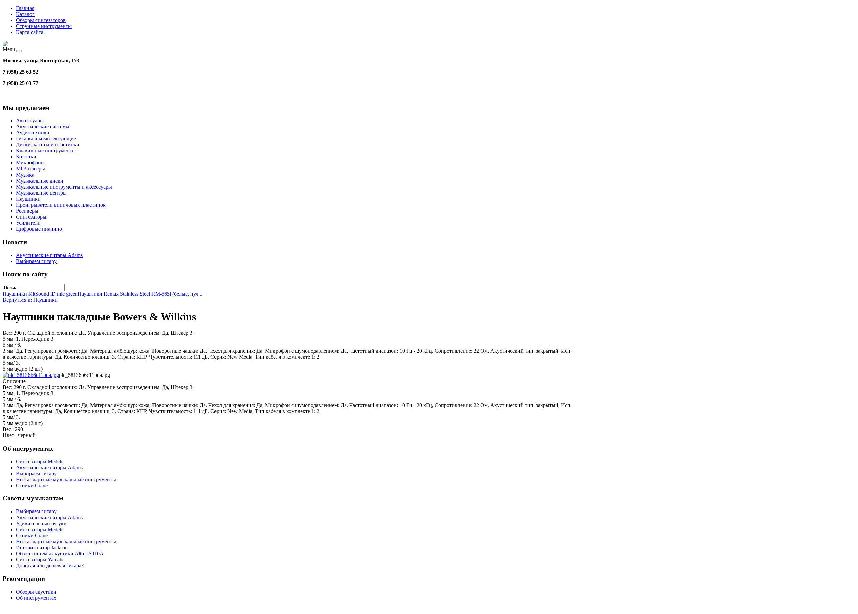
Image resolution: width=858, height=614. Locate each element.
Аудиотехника (32, 132)
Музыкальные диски (39, 181)
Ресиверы (27, 211)
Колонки (26, 156)
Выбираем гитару (36, 261)
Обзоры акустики (36, 592)
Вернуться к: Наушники (30, 300)
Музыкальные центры (41, 193)
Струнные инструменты (44, 26)
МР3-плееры (30, 169)
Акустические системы (42, 126)
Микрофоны (30, 162)
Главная (25, 8)
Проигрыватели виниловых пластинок (61, 205)
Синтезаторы (31, 217)
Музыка (25, 175)
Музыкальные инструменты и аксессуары (64, 187)
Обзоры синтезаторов (41, 20)
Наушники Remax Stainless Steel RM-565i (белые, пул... (140, 294)
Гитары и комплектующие (46, 138)
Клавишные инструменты (46, 150)
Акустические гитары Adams (49, 255)
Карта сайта (29, 32)
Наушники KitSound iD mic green (40, 294)
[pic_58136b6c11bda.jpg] (31, 375)
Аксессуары (30, 120)
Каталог (25, 14)
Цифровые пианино (39, 229)
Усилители (28, 223)
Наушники (28, 199)
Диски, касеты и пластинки (47, 144)
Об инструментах (36, 598)
